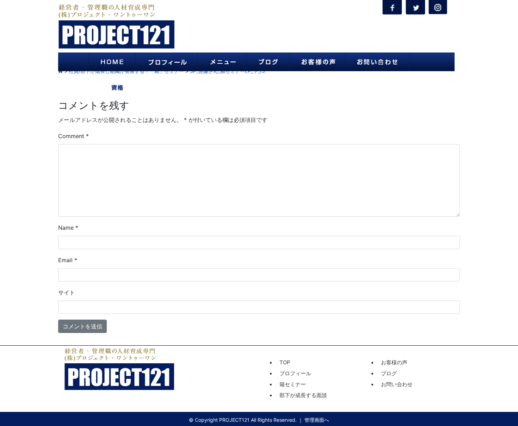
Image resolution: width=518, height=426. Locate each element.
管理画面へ (316, 420)
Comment (73, 136)
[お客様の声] (316, 62)
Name (68, 227)
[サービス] (222, 62)
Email (67, 260)
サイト (66, 292)
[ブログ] (267, 62)
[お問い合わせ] (376, 62)
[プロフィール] (166, 62)
